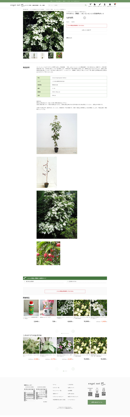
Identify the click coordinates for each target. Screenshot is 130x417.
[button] (73, 331)
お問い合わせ (71, 393)
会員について (71, 387)
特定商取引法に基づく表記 (59, 399)
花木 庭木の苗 (25, 9)
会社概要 (70, 390)
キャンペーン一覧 (57, 390)
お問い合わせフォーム (96, 402)
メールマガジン (71, 399)
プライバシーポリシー (58, 396)
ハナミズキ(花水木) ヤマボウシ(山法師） (37, 9)
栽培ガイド (55, 393)
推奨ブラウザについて (73, 396)
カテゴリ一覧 (56, 387)
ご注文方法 (70, 384)
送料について (69, 37)
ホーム (54, 384)
